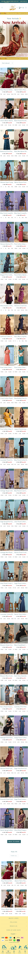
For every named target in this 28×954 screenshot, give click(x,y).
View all (14, 855)
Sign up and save (14, 930)
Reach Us (13, 926)
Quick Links (14, 918)
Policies (13, 922)
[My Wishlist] (23, 7)
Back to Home (14, 841)
